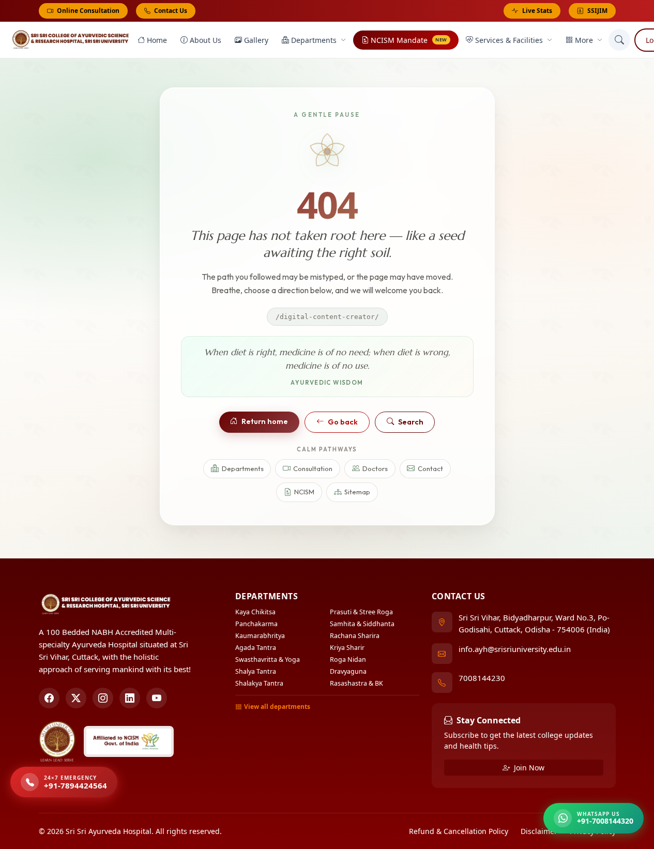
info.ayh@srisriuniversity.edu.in (515, 649)
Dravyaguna (348, 671)
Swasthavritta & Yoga (267, 659)
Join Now (528, 767)
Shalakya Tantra (259, 683)
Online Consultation (87, 10)
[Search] (619, 40)
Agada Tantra (255, 647)
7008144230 (482, 678)
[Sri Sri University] (57, 741)
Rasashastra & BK (356, 683)
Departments (314, 40)
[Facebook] (49, 698)
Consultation (312, 468)
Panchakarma (256, 623)
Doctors (375, 468)
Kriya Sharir (347, 647)
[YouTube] (156, 698)
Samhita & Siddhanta (362, 623)
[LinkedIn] (129, 698)
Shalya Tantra (255, 671)
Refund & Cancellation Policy (458, 831)
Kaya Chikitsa (255, 612)
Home (157, 40)
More (584, 40)
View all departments (277, 706)
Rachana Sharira (354, 635)
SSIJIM (597, 10)
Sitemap (357, 492)
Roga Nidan (348, 659)
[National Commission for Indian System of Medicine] (129, 741)
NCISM (304, 492)
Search (410, 422)
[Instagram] (103, 698)
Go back (343, 422)
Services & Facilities (509, 40)
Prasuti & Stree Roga (361, 612)
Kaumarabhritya (260, 635)
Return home (264, 421)
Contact (430, 468)
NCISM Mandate (409, 40)
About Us (205, 40)
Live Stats (537, 10)
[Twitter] (76, 698)
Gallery (256, 40)
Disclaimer (539, 831)
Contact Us (170, 10)
